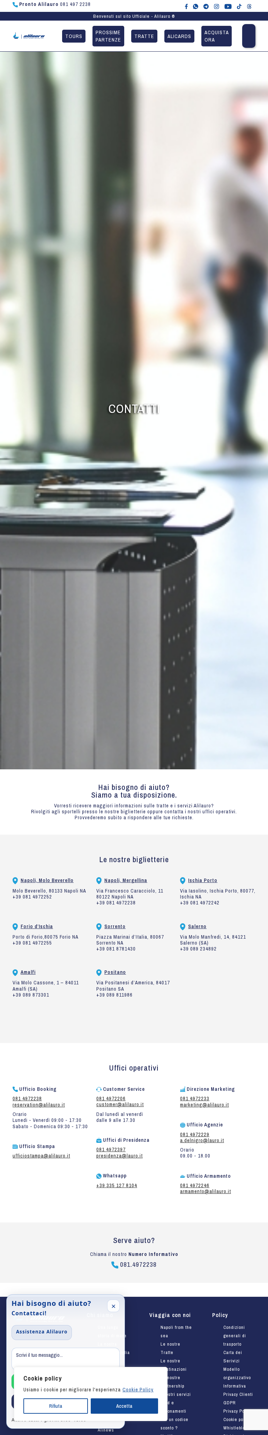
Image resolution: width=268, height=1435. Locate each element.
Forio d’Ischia (37, 926)
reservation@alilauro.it (39, 1104)
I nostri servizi (176, 1394)
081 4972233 (194, 1098)
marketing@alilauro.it (204, 1104)
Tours (73, 36)
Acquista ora (216, 36)
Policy (220, 1315)
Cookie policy (236, 1419)
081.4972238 (137, 1264)
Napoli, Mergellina (125, 880)
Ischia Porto (202, 880)
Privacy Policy (237, 1411)
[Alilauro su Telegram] (206, 6)
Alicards (179, 36)
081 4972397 (111, 1149)
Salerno (197, 926)
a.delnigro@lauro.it (202, 1140)
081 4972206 (111, 1098)
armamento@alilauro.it (205, 1191)
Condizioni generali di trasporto (234, 1335)
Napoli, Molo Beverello (47, 880)
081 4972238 (27, 1098)
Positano (115, 972)
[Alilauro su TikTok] (239, 6)
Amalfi (28, 972)
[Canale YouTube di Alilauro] (228, 6)
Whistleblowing (238, 1428)
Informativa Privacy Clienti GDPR (238, 1394)
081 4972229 (194, 1134)
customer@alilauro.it (120, 1104)
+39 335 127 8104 (116, 1185)
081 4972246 (194, 1185)
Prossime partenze (108, 36)
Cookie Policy (138, 1389)
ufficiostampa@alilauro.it (41, 1155)
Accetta (124, 1406)
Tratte (144, 36)
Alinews (106, 1430)
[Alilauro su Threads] (249, 6)
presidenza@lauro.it (119, 1155)
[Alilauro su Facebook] (186, 6)
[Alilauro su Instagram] (216, 6)
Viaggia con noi (170, 1315)
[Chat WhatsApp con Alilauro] (195, 6)
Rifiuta (55, 1406)
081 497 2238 (55, 4)
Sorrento (115, 926)
